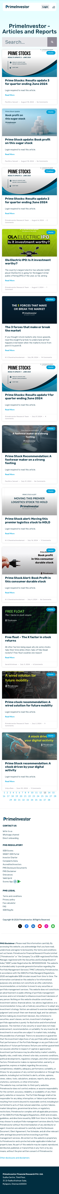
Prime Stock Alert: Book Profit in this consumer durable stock (28, 579)
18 (12, 796)
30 (15, 800)
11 (36, 792)
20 (21, 796)
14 (49, 792)
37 (44, 800)
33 (27, 800)
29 (10, 800)
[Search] (52, 42)
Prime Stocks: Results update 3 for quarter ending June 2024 (27, 82)
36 (40, 800)
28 (55, 796)
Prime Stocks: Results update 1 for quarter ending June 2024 (29, 396)
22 (29, 796)
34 (32, 800)
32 (23, 800)
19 (17, 796)
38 (49, 800)
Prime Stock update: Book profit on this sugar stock (27, 141)
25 (42, 796)
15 (53, 792)
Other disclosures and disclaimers (15, 1158)
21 (25, 796)
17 (8, 796)
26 (46, 796)
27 (51, 796)
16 (4, 796)
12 (40, 792)
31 (19, 800)
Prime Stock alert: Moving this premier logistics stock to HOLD (27, 520)
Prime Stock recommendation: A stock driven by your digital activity (28, 767)
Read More (9, 95)
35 (36, 800)
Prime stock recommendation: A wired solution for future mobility (29, 703)
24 (38, 796)
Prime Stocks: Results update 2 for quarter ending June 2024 (27, 200)
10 (32, 792)
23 (34, 796)
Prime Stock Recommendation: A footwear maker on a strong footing (28, 459)
